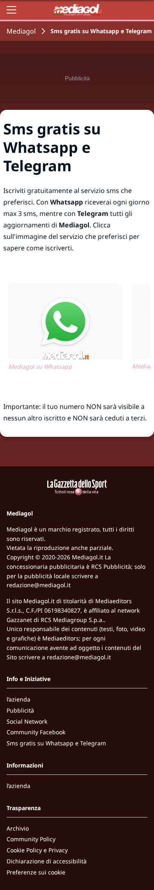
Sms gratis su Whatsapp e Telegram (56, 743)
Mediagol (21, 31)
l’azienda (18, 699)
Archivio (18, 828)
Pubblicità (20, 710)
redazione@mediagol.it (39, 585)
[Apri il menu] (11, 10)
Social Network (27, 721)
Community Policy (31, 839)
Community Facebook (36, 732)
